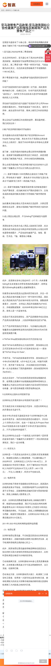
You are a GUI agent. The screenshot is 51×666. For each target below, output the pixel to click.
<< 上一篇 (4, 635)
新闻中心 (9, 10)
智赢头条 (16, 10)
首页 (2, 10)
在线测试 (36, 4)
